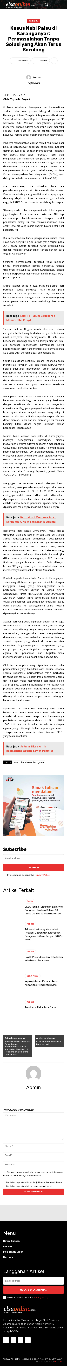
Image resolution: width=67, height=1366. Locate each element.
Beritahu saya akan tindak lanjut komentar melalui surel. (34, 1182)
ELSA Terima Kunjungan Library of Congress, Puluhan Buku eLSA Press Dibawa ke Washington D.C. (44, 910)
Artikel (33, 21)
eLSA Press (32, 976)
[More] (54, 60)
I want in (33, 867)
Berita (30, 901)
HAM (16, 762)
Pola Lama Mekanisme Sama (40, 1007)
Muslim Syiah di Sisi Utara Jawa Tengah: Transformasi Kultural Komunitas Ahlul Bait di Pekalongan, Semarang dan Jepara (17, 1048)
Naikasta (58, 1361)
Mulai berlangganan (33, 1290)
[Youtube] (28, 1340)
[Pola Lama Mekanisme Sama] (12, 1005)
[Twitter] (36, 1094)
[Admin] (29, 77)
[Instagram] (13, 1340)
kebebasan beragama (32, 762)
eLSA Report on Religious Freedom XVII (48, 1042)
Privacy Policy (42, 875)
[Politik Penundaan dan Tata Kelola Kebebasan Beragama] (12, 956)
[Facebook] (30, 1094)
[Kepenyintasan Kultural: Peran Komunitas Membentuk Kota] (12, 980)
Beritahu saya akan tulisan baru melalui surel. (29, 1186)
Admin (36, 77)
